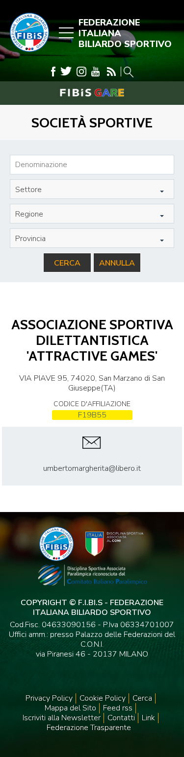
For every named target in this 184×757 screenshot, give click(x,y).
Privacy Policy (49, 698)
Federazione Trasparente (89, 728)
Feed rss (117, 708)
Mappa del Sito (70, 708)
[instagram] (81, 71)
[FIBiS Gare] (92, 92)
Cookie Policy (102, 698)
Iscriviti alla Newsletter (62, 718)
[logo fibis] (27, 54)
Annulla (117, 263)
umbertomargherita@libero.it (92, 468)
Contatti (121, 718)
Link (148, 718)
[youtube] (95, 71)
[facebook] (53, 71)
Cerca (67, 263)
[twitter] (66, 71)
